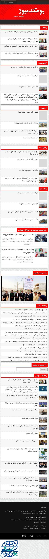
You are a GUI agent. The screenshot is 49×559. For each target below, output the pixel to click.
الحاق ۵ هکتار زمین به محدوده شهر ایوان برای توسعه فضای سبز (25, 341)
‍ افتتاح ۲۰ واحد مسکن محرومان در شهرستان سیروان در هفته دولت (22, 39)
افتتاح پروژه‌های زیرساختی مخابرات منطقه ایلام (21, 32)
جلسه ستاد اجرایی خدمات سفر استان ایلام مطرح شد (18, 234)
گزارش (31, 536)
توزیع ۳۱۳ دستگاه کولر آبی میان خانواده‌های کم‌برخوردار (23, 427)
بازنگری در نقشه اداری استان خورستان (24, 67)
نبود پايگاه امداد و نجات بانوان (27, 76)
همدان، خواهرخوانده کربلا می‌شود (26, 123)
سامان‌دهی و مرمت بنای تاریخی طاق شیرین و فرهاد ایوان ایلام (22, 493)
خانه (45, 536)
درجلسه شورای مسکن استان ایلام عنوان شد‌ (31, 329)
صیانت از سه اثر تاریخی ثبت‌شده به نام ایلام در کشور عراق (26, 357)
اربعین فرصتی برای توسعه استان (26, 441)
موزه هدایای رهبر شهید (30, 418)
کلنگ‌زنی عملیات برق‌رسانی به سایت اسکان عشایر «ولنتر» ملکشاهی (23, 322)
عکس (39, 536)
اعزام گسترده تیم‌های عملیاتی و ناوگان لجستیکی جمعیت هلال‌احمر (21, 479)
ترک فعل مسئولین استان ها (28, 86)
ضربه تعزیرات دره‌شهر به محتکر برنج (34, 344)
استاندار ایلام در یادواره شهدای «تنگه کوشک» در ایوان (21, 464)
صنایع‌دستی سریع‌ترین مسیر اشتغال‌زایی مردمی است (28, 338)
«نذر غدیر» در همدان (30, 138)
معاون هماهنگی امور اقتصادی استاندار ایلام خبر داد (21, 54)
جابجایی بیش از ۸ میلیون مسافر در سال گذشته (30, 351)
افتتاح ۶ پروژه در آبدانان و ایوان (35, 354)
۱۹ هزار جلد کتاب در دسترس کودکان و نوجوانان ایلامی (28, 360)
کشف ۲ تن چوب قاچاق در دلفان (27, 220)
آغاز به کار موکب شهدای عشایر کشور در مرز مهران (21, 471)
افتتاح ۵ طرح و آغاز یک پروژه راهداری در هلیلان (21, 46)
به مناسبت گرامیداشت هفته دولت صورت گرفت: (29, 325)
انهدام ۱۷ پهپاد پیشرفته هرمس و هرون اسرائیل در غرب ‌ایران (21, 152)
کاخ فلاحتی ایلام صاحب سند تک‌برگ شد (23, 485)
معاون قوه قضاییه (32, 433)
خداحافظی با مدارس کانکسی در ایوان (25, 410)
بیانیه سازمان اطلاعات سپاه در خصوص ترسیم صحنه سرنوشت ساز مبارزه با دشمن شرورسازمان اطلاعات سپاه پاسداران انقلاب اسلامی (26, 333)
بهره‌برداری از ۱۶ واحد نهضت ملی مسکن (32, 347)
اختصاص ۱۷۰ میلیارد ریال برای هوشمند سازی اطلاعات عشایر (22, 450)
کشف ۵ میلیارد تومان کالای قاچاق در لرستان (23, 211)
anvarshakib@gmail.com (38, 517)
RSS (24, 536)
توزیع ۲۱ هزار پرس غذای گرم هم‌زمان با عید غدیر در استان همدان (21, 132)
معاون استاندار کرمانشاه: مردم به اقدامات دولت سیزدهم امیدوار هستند (21, 179)
